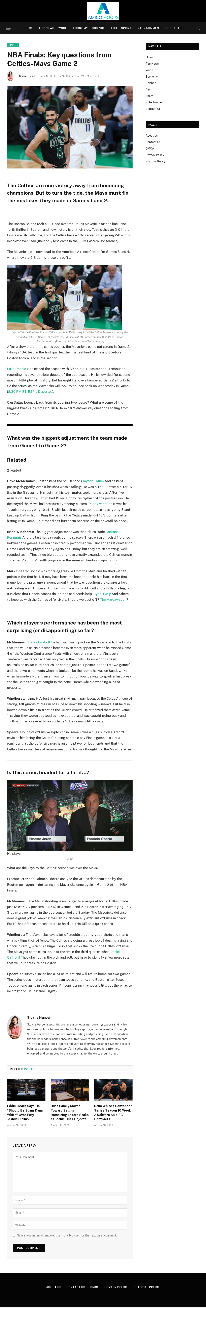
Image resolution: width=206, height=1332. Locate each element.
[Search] (198, 28)
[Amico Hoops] (103, 11)
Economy (80, 28)
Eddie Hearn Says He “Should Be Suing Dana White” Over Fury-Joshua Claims (25, 1112)
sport (13, 45)
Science (98, 28)
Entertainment (148, 28)
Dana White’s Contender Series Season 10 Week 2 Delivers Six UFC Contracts (113, 1112)
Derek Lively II (39, 642)
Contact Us (174, 28)
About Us (152, 135)
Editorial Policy (155, 161)
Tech (113, 28)
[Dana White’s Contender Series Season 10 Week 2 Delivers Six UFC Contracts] (113, 1090)
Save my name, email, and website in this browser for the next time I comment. (67, 1235)
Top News (46, 28)
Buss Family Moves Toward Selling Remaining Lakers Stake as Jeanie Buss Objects (70, 1112)
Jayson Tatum (93, 481)
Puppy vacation (100, 504)
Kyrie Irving (102, 594)
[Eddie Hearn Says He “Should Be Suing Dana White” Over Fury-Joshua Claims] (26, 1090)
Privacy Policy (155, 155)
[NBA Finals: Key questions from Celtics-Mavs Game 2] (70, 127)
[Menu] (8, 28)
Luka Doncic (16, 369)
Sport (126, 28)
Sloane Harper (27, 76)
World (63, 28)
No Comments (70, 76)
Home (30, 28)
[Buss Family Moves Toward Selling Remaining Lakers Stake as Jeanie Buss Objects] (70, 1090)
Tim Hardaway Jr (113, 599)
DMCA (150, 148)
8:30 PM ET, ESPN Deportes (30, 392)
